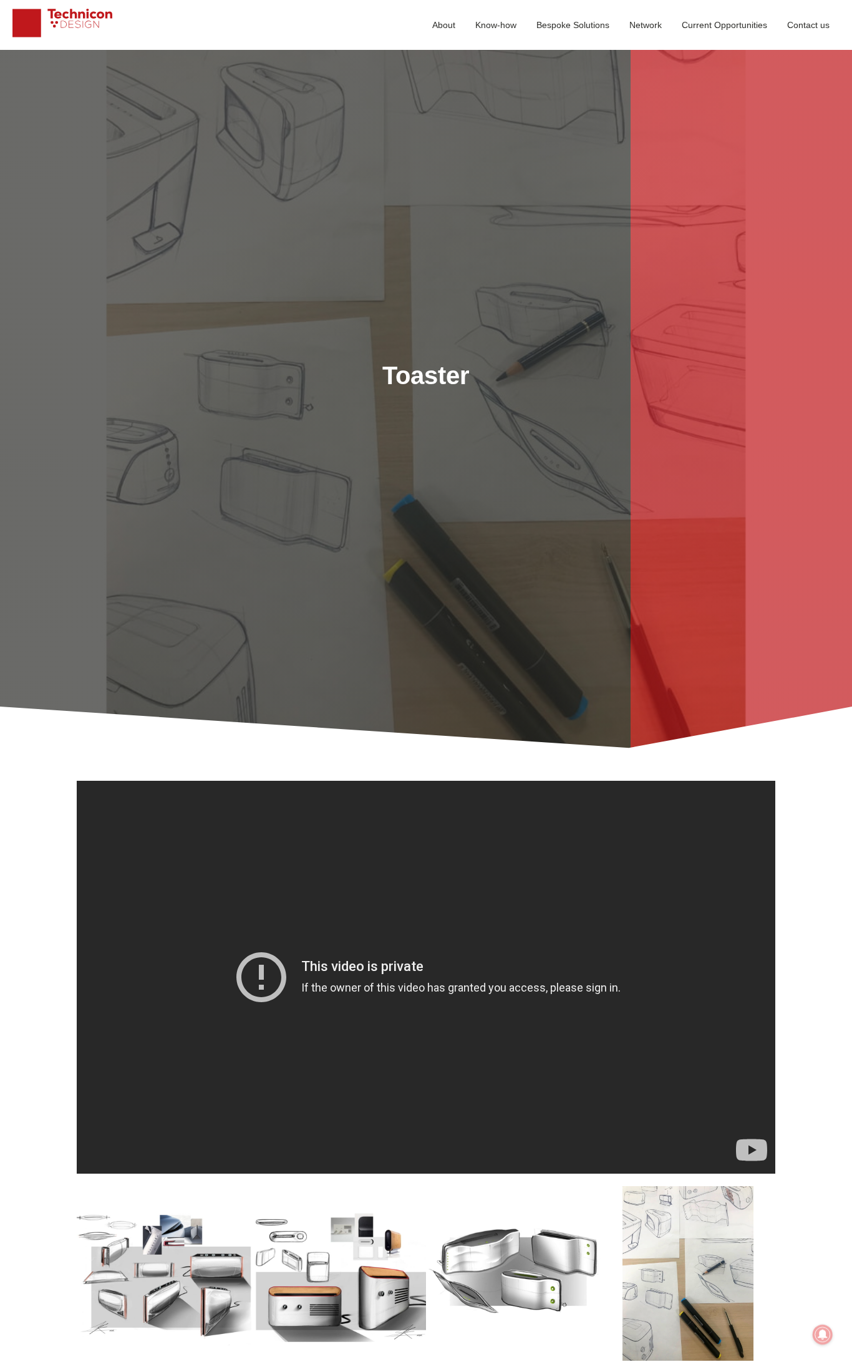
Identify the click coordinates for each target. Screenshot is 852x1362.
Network (645, 25)
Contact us (808, 25)
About (443, 25)
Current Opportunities (724, 25)
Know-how (495, 25)
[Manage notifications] (823, 1335)
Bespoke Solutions (572, 25)
